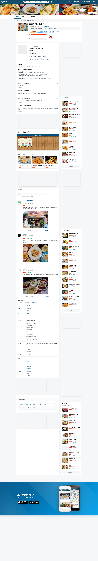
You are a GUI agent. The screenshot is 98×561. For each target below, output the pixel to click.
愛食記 (17, 20)
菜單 (23, 16)
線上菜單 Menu (38, 135)
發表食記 (74, 1)
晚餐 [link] (53, 31)
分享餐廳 (46, 59)
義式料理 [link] (45, 31)
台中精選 (21, 20)
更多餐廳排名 (70, 166)
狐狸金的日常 (25, 234)
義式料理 (24, 20)
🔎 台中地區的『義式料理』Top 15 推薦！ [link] (27, 404)
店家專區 (88, 1)
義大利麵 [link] (27, 313)
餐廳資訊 (17, 16)
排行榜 (93, 1)
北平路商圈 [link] (28, 305)
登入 (70, 1)
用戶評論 (20, 189)
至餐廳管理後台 (40, 148)
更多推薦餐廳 (70, 310)
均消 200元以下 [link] (28, 354)
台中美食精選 (33, 31)
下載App (78, 1)
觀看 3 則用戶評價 (35, 59)
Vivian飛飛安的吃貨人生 (28, 200)
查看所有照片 (93, 13)
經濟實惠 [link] (27, 361)
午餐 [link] (50, 31)
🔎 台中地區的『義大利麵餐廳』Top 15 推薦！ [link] (28, 401)
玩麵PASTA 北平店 (36, 24)
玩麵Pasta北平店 (37, 51)
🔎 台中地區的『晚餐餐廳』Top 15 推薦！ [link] (27, 407)
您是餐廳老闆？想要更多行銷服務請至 (37, 56)
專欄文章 (83, 1)
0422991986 (35, 53)
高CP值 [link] (27, 359)
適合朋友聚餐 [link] (28, 366)
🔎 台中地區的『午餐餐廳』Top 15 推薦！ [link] (44, 404)
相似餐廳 (33, 16)
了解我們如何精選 (47, 26)
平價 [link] (26, 358)
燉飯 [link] (26, 315)
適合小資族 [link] (28, 364)
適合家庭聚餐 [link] (28, 368)
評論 (27, 16)
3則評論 (50, 38)
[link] (74, 104)
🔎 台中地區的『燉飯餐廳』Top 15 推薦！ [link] (46, 401)
